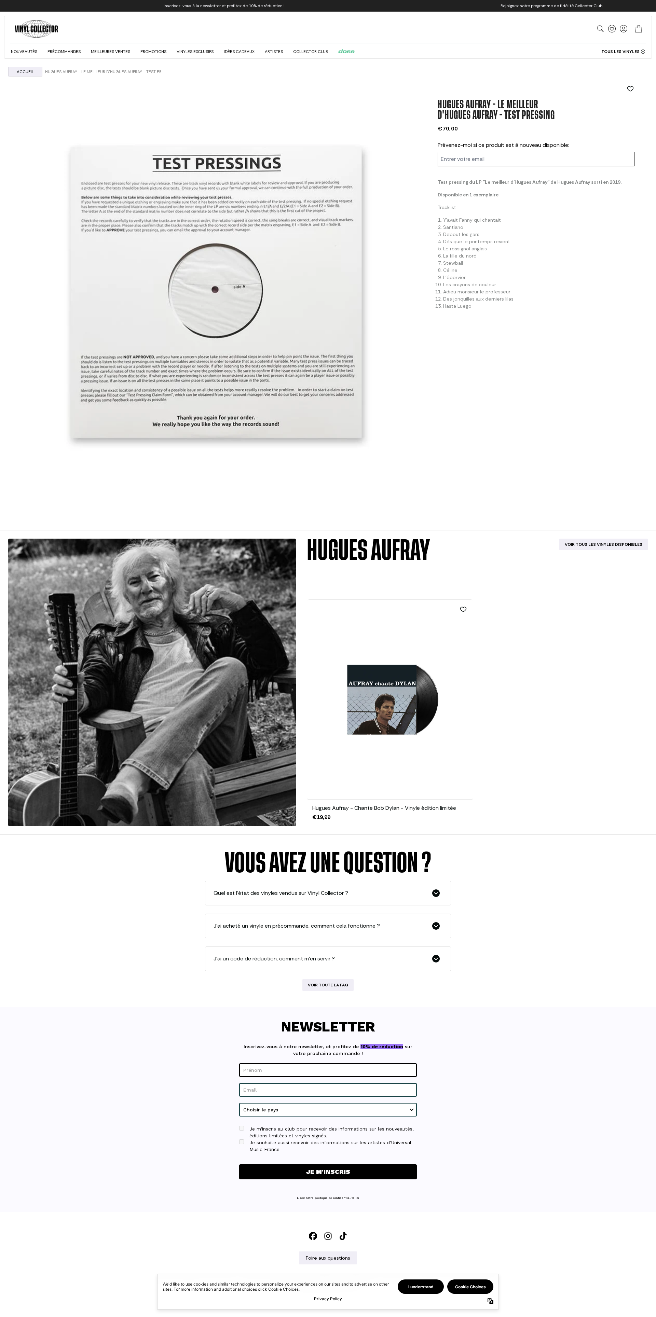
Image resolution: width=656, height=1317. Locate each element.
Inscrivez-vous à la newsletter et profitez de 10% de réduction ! (224, 6)
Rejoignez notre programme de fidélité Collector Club (551, 6)
